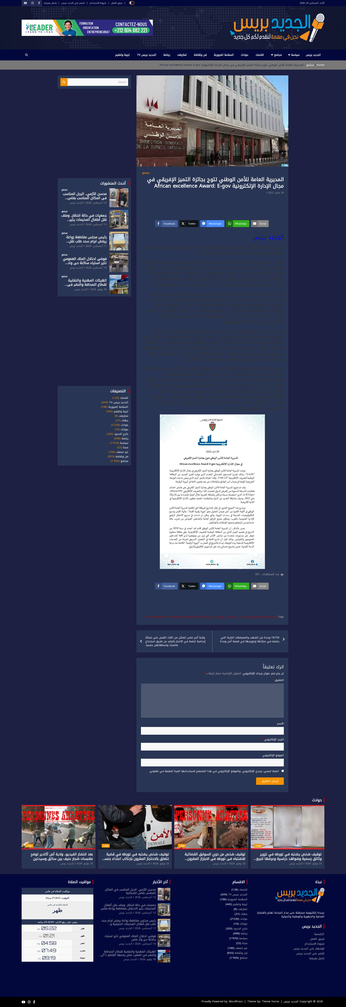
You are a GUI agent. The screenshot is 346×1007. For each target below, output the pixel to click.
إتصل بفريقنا (50, 3)
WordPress (236, 1001)
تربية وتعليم (122, 54)
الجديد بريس (313, 54)
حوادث (244, 54)
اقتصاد (260, 54)
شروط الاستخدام (98, 3)
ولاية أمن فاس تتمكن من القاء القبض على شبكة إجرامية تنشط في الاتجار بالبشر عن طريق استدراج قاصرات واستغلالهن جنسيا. (175, 641)
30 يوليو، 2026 (98, 289)
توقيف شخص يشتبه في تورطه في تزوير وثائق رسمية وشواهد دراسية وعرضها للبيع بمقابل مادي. (289, 858)
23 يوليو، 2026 (313, 863)
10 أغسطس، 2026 (96, 267)
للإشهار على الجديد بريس (308, 948)
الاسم (279, 723)
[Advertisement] (212, 205)
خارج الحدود (121, 434)
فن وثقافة (200, 54)
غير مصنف (122, 452)
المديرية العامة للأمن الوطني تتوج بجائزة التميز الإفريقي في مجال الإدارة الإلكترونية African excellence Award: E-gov (211, 617)
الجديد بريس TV (146, 54)
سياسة (295, 54)
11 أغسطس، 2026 (96, 246)
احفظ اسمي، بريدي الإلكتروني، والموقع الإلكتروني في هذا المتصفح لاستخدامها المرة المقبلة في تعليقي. (214, 771)
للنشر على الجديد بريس (73, 3)
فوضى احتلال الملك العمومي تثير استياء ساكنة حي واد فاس (85, 263)
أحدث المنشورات (113, 183)
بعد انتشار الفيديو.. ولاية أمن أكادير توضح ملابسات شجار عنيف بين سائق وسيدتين (62, 856)
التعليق (278, 680)
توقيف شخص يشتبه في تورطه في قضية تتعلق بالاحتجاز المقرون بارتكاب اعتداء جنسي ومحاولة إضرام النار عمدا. (135, 858)
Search (64, 82)
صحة (125, 447)
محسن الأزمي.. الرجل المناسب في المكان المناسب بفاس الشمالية (85, 198)
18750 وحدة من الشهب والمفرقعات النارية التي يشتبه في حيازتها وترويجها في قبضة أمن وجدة (249, 639)
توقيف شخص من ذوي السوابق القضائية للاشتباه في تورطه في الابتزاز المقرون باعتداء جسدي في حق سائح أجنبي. (215, 858)
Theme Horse (270, 1001)
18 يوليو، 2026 (84, 863)
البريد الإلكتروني (273, 739)
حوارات (124, 429)
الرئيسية (319, 933)
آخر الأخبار (160, 881)
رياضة (166, 54)
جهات (124, 420)
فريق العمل (116, 3)
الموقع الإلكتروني (273, 755)
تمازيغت (182, 54)
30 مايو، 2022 (276, 192)
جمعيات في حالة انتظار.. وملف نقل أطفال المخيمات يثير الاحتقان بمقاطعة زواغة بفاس (84, 219)
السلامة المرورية (224, 54)
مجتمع (278, 54)
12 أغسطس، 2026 (96, 202)
